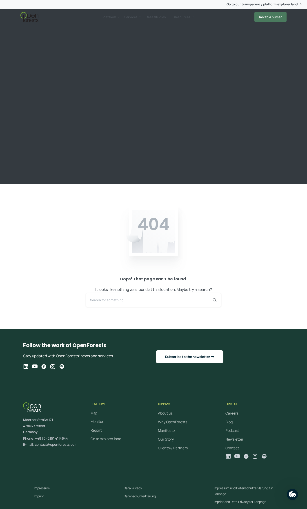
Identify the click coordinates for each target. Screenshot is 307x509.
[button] (292, 494)
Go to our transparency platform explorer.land (262, 4)
